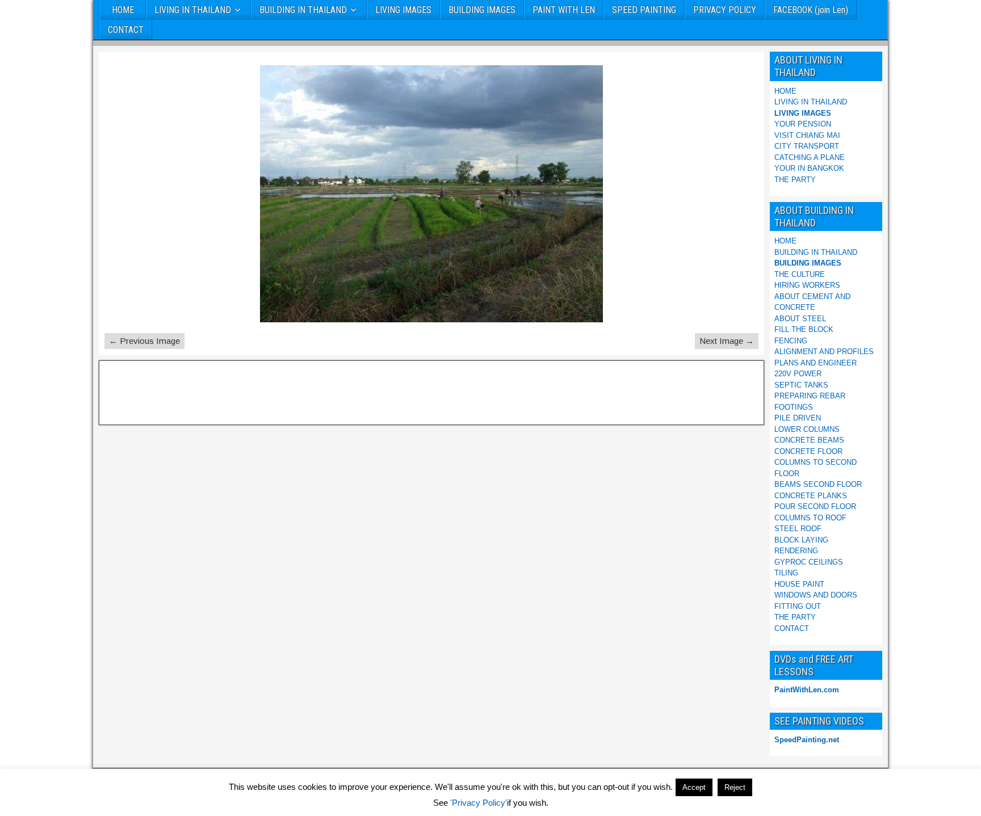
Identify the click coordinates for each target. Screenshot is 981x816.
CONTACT (126, 29)
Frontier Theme (857, 806)
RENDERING (796, 550)
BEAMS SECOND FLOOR (818, 484)
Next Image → (726, 341)
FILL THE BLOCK (803, 329)
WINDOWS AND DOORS (815, 595)
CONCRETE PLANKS (810, 495)
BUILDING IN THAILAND (303, 10)
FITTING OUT (797, 606)
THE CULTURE (799, 274)
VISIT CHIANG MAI (807, 135)
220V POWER (797, 373)
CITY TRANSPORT (806, 146)
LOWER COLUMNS (807, 429)
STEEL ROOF (797, 528)
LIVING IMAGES (403, 10)
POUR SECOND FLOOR (815, 506)
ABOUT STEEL (800, 318)
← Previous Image (144, 341)
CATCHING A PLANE (809, 157)
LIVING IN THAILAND (192, 10)
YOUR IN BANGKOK (809, 168)
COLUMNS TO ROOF (810, 518)
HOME (123, 10)
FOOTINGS (793, 407)
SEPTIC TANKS (801, 385)
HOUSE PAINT (799, 584)
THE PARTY (795, 179)
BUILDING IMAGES (481, 10)
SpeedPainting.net (806, 739)
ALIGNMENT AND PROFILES (824, 351)
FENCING (790, 341)
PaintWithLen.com (806, 689)
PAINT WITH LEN (564, 10)
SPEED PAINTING (644, 10)
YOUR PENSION (802, 124)
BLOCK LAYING (801, 540)
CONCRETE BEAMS (809, 440)
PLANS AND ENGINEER (815, 363)
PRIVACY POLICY (724, 10)
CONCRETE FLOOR (808, 451)
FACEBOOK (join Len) (810, 10)
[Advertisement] (160, 391)
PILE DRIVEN (797, 418)
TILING (786, 573)
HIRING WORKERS (807, 285)
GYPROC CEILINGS (808, 562)
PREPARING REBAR (809, 396)
